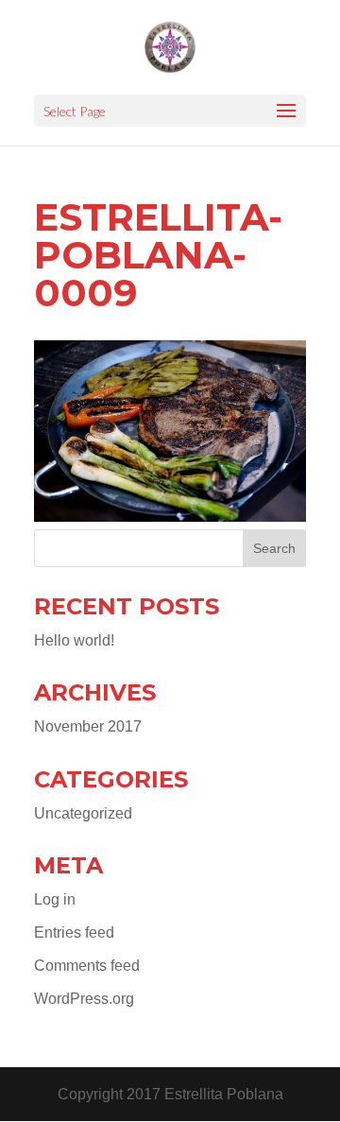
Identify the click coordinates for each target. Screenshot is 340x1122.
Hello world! (74, 640)
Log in (55, 899)
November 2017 (88, 726)
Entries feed (74, 932)
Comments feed (87, 966)
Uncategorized (83, 813)
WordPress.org (84, 999)
